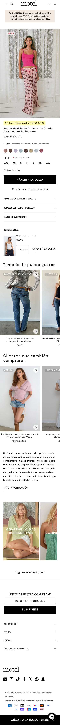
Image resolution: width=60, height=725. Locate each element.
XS (14, 163)
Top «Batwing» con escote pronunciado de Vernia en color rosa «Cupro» (20, 435)
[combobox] (12, 4)
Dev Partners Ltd (47, 700)
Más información (16, 487)
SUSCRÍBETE (30, 609)
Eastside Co (9, 697)
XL (40, 163)
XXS (6, 163)
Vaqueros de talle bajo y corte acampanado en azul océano (20, 339)
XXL (48, 163)
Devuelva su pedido (16, 648)
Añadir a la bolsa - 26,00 (30, 719)
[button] (30, 189)
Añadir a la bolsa (30, 179)
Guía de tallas (13, 170)
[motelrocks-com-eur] (29, 3)
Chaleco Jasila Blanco (26, 236)
